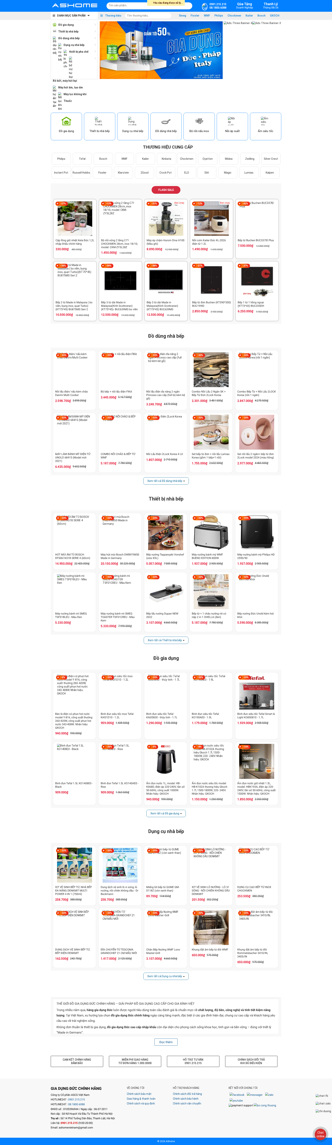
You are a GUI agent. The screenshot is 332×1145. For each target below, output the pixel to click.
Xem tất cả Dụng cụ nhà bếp (164, 976)
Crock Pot (165, 172)
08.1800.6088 (76, 1104)
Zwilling (249, 158)
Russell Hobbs (81, 172)
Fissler (195, 15)
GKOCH (274, 15)
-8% (200, 746)
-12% (200, 203)
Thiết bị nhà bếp (68, 31)
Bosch (261, 15)
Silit (206, 172)
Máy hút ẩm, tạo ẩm (70, 87)
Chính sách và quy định (141, 1103)
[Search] (186, 5)
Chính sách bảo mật (139, 1093)
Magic (228, 172)
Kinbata (166, 158)
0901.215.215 (76, 1099)
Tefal (82, 158)
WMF (207, 15)
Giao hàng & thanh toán (141, 1098)
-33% (63, 355)
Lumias (248, 172)
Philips (218, 15)
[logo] (75, 6)
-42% (245, 203)
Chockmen (234, 15)
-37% (245, 265)
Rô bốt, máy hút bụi (65, 80)
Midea (228, 158)
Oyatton (208, 158)
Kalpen (270, 172)
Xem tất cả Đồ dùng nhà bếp (164, 480)
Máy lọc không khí (75, 94)
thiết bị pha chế (78, 51)
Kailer (249, 15)
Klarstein (123, 172)
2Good (145, 172)
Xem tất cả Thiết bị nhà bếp (165, 640)
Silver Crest (271, 158)
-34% (63, 265)
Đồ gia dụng (66, 24)
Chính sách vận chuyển (187, 1103)
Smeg (182, 15)
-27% (63, 203)
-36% (108, 265)
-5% (63, 677)
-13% (108, 203)
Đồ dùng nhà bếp (69, 38)
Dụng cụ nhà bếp (74, 45)
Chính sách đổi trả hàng (187, 1093)
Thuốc (68, 100)
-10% (246, 746)
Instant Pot (61, 172)
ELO (186, 172)
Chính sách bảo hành (185, 1098)
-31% (154, 203)
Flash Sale (166, 189)
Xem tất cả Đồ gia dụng (164, 813)
